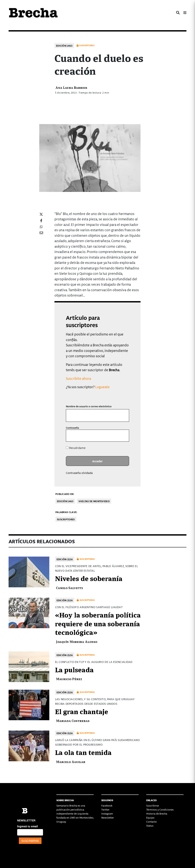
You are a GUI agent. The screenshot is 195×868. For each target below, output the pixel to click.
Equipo (150, 817)
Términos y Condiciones (160, 809)
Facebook (106, 805)
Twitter (105, 809)
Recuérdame (77, 448)
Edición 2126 (65, 559)
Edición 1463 (64, 45)
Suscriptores (66, 519)
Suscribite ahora (78, 378)
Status (149, 825)
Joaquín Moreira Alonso (76, 641)
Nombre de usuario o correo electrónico (89, 406)
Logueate (102, 386)
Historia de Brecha (156, 813)
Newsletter (107, 817)
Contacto (151, 821)
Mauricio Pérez (69, 679)
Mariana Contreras (73, 720)
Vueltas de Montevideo (94, 501)
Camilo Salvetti (69, 588)
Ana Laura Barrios (71, 87)
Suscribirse (152, 805)
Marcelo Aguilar (70, 762)
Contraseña (72, 427)
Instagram (107, 813)
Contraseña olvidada (79, 473)
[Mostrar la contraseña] (123, 436)
